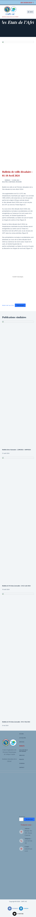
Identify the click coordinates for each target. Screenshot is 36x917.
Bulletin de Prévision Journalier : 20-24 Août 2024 (16, 586)
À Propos (21, 763)
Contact (21, 767)
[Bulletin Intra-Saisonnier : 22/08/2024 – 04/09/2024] (18, 384)
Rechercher (22, 816)
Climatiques (11, 181)
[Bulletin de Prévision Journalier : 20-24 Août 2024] (18, 520)
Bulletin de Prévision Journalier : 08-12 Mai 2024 (16, 722)
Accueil (21, 733)
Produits (21, 746)
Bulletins (5, 181)
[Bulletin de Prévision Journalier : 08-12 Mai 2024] (18, 656)
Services (21, 742)
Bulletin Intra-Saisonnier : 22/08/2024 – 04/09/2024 (16, 450)
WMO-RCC (22, 755)
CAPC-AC (10, 14)
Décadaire (19, 181)
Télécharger (20, 305)
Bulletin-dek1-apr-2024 (8, 305)
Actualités (22, 737)
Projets (21, 759)
